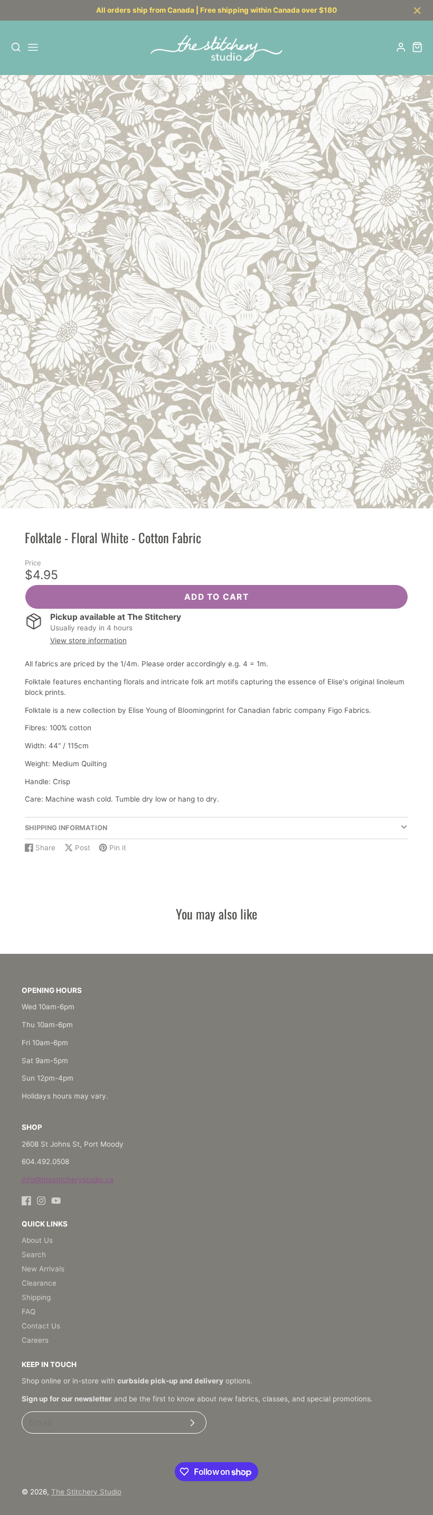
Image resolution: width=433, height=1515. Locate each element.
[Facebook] (26, 1200)
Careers (35, 1340)
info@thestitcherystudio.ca (68, 1179)
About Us (37, 1240)
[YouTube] (56, 1200)
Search (34, 1254)
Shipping (36, 1297)
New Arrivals (43, 1269)
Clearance (39, 1283)
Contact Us (41, 1326)
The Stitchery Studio (86, 1492)
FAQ (28, 1311)
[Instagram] (41, 1200)
